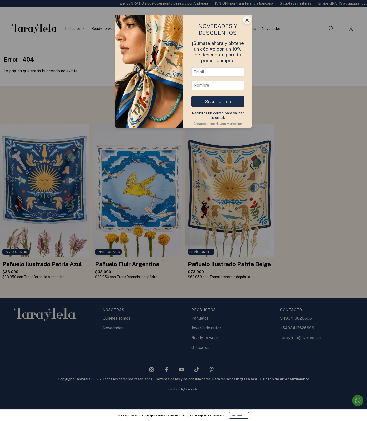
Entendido (239, 415)
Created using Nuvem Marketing (218, 124)
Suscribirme (218, 101)
